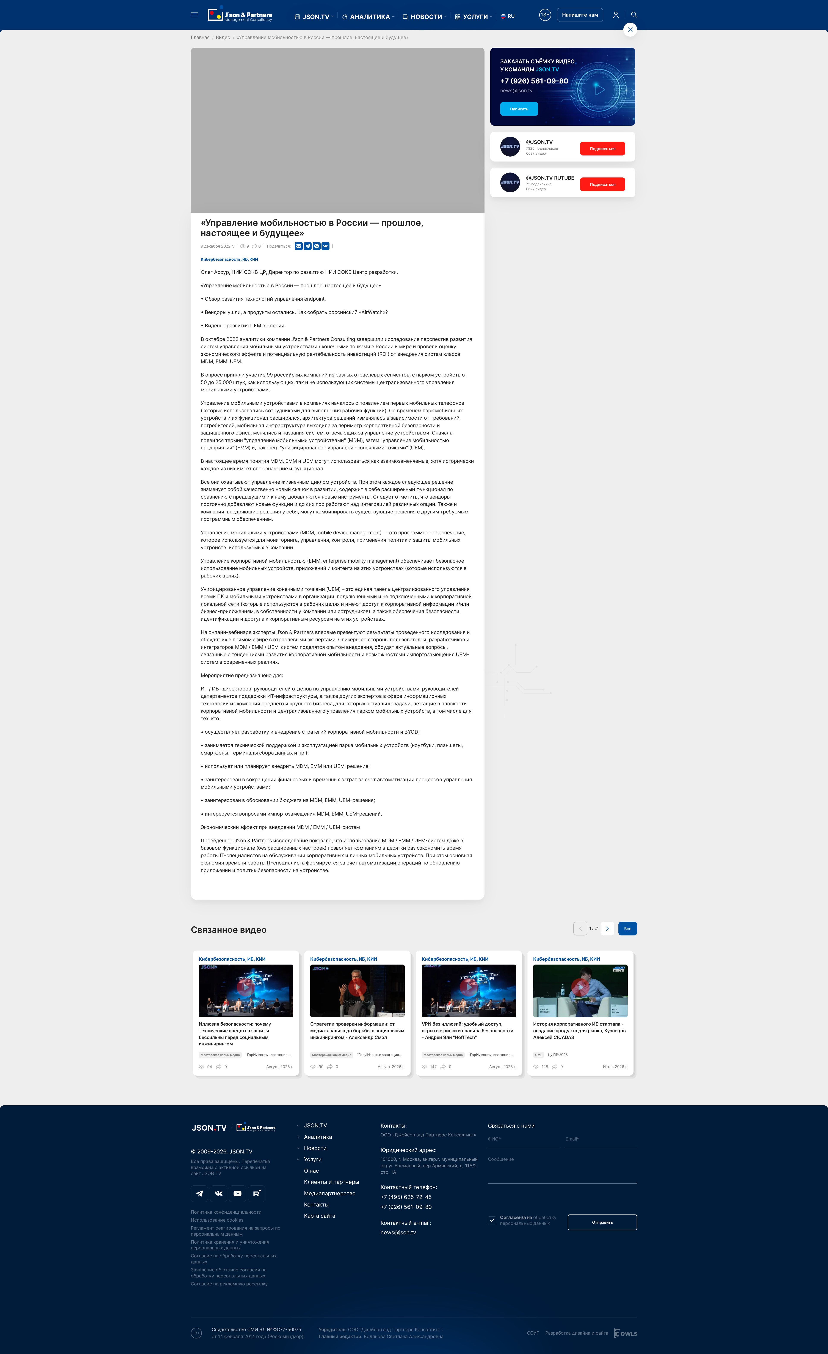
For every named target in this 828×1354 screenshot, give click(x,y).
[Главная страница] (240, 13)
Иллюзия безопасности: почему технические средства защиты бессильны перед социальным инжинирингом (235, 1033)
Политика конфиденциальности (226, 1212)
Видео (223, 37)
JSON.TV (316, 16)
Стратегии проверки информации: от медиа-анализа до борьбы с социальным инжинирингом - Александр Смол (357, 1030)
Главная (200, 37)
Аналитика (370, 16)
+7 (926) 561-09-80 (534, 81)
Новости (426, 16)
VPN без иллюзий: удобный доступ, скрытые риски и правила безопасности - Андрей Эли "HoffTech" (467, 1030)
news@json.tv (516, 91)
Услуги (475, 16)
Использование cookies (217, 1220)
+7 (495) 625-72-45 (406, 1197)
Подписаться (602, 148)
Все (627, 928)
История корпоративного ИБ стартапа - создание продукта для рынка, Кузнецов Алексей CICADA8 (579, 1030)
